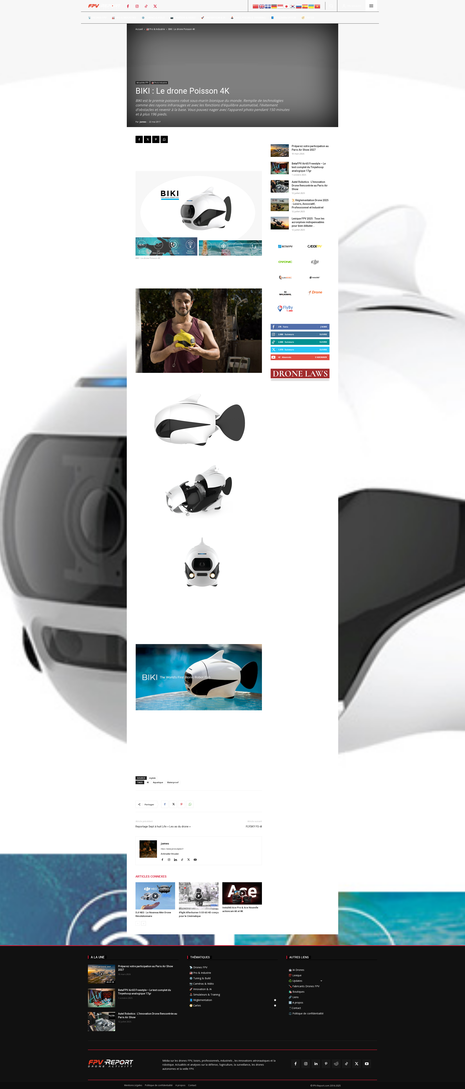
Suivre (323, 334)
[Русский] (299, 6)
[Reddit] (336, 1064)
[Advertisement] (199, 158)
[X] (155, 6)
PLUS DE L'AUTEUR (183, 876)
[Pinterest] (155, 139)
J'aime (323, 326)
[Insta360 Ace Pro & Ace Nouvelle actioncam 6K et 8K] (242, 893)
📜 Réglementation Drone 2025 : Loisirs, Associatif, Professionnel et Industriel (310, 204)
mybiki (152, 778)
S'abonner (321, 357)
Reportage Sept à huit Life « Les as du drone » (163, 826)
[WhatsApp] (164, 139)
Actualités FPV (142, 82)
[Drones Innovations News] (106, 7)
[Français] (268, 6)
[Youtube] (196, 860)
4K (148, 782)
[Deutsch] (274, 6)
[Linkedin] (177, 860)
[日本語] (287, 6)
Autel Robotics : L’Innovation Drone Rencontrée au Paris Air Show (310, 185)
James (143, 121)
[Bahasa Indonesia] (280, 6)
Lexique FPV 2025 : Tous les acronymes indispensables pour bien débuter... (308, 222)
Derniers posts (281, 138)
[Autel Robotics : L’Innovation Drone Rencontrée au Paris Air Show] (280, 186)
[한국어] (293, 6)
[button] (331, 6)
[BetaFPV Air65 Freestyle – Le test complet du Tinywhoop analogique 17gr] (280, 168)
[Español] (305, 6)
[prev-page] (138, 923)
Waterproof (173, 782)
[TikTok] (146, 6)
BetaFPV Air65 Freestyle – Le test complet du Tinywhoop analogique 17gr (309, 167)
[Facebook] (128, 6)
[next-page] (143, 923)
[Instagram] (137, 6)
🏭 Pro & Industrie (155, 29)
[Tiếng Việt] (317, 6)
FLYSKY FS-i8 (254, 826)
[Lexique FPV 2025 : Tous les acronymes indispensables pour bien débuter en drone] (280, 223)
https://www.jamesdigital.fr (172, 848)
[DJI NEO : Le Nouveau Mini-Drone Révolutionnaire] (155, 895)
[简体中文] (256, 6)
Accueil (139, 29)
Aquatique (158, 782)
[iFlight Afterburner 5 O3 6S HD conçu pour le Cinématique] (199, 895)
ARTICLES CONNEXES (151, 876)
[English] (262, 6)
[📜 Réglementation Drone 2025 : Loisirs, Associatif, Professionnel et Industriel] (280, 204)
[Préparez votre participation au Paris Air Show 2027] (280, 150)
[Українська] (311, 6)
